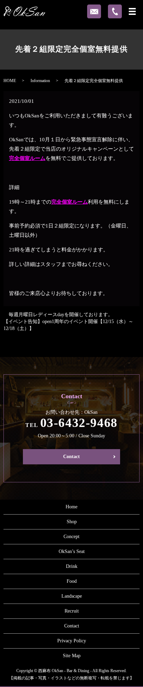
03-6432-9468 (79, 423)
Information (40, 80)
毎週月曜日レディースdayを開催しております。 (61, 314)
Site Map (72, 655)
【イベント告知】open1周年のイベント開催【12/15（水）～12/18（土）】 (68, 325)
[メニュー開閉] (132, 11)
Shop (72, 521)
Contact (71, 456)
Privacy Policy (71, 640)
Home (71, 506)
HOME (9, 80)
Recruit (72, 611)
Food (72, 581)
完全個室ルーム (27, 158)
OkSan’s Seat (72, 551)
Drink (71, 566)
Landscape (71, 596)
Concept (71, 536)
